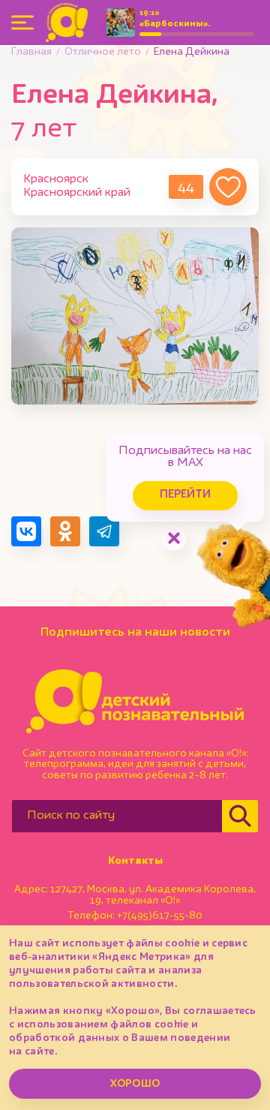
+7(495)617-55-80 (159, 915)
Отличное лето (102, 51)
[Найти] (240, 816)
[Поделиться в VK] (26, 531)
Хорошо (135, 1083)
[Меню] (22, 22)
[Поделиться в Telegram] (104, 531)
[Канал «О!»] (67, 22)
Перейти (185, 495)
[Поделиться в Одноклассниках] (65, 531)
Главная (31, 51)
